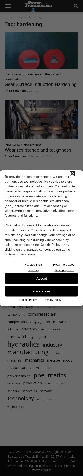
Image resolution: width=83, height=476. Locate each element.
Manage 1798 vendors (33, 267)
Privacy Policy (52, 299)
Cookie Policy (28, 299)
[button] (72, 173)
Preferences (41, 291)
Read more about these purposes (64, 267)
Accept (41, 278)
